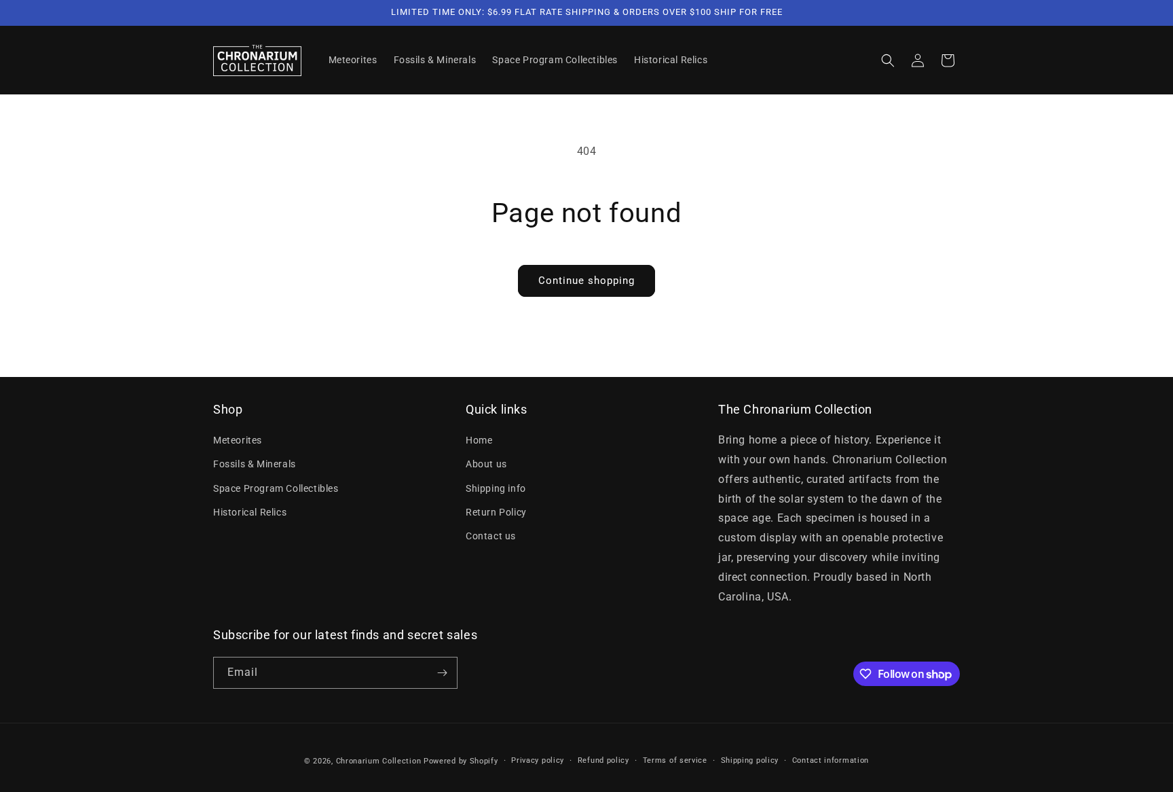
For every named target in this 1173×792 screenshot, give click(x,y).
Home (479, 440)
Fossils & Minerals (254, 463)
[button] (888, 60)
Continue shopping (586, 280)
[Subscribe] (442, 673)
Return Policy (496, 512)
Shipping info (496, 488)
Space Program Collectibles (276, 488)
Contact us (491, 535)
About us (486, 463)
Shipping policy (750, 760)
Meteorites (237, 440)
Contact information (830, 760)
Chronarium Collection (379, 761)
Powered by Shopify (461, 761)
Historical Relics (249, 512)
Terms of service (675, 760)
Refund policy (603, 760)
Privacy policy (537, 760)
